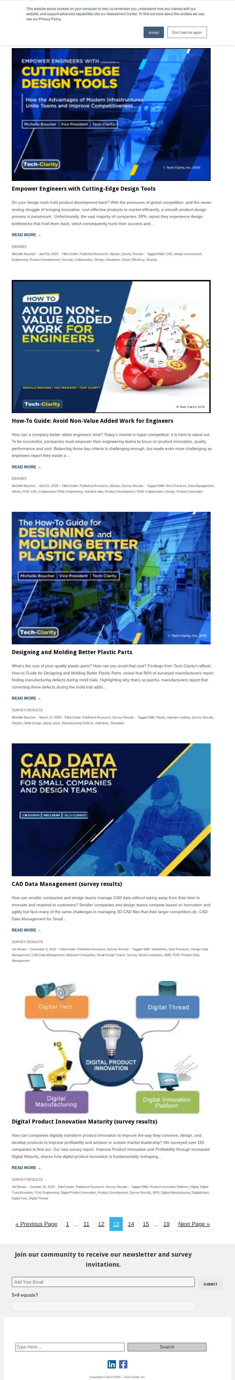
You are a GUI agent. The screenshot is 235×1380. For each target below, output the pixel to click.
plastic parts (51, 723)
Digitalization (200, 1192)
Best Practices (176, 485)
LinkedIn (111, 1364)
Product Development (45, 259)
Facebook (123, 1364)
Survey (132, 955)
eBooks (114, 254)
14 (131, 1224)
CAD (169, 254)
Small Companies (150, 955)
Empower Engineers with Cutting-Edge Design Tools (84, 188)
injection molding (178, 717)
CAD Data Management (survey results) (67, 883)
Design (99, 259)
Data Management (201, 485)
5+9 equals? (25, 1295)
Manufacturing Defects (77, 723)
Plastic (161, 717)
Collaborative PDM (51, 491)
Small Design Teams (111, 955)
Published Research (94, 254)
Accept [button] (153, 32)
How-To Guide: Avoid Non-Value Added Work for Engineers (92, 420)
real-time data (93, 491)
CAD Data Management (48, 955)
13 (116, 1224)
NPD (156, 1192)
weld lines (102, 723)
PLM (25, 491)
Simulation (113, 259)
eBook (16, 491)
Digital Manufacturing (175, 1192)
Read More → (26, 234)
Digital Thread (38, 1198)
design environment (187, 254)
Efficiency (137, 259)
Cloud (126, 259)
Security (67, 259)
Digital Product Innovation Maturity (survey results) (84, 1121)
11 (86, 1224)
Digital (194, 1187)
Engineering (20, 259)
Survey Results (132, 254)
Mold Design (33, 723)
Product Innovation (190, 491)
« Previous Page (36, 1224)
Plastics (17, 723)
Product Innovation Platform (169, 1187)
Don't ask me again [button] (187, 32)
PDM (140, 491)
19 (166, 1224)
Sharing (151, 259)
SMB (167, 955)
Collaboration (84, 259)
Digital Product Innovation (78, 1192)
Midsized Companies (80, 955)
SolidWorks (159, 949)
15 (146, 1224)
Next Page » (194, 1224)
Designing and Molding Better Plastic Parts (72, 652)
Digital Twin (19, 1198)
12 (101, 1224)
